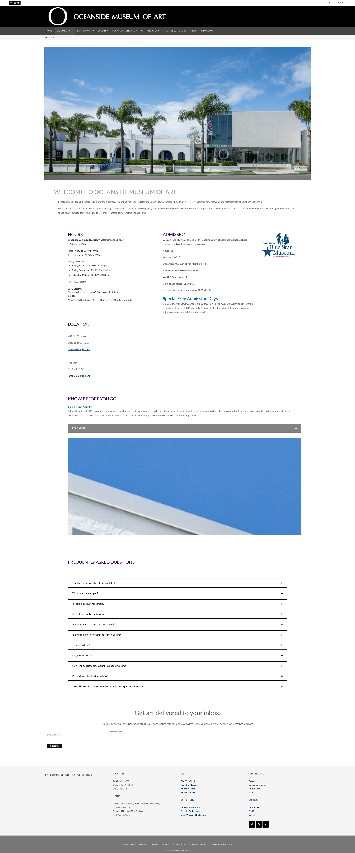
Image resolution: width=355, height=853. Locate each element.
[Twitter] (18, 3)
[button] (184, 428)
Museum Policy (188, 792)
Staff (251, 811)
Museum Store (188, 788)
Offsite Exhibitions (190, 811)
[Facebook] (11, 3)
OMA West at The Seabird (193, 815)
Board (252, 815)
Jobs (251, 792)
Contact (143, 844)
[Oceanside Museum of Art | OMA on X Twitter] (266, 824)
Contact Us (254, 807)
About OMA (255, 788)
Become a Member (258, 785)
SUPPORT (340, 3)
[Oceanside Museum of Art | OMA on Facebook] (252, 824)
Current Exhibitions (190, 807)
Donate (252, 781)
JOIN (331, 3)
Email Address (54, 735)
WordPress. (187, 850)
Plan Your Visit (188, 781)
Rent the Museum (189, 785)
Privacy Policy (179, 844)
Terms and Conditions (221, 844)
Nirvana (176, 850)
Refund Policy (198, 844)
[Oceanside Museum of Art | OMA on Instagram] (259, 824)
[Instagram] (14, 3)
